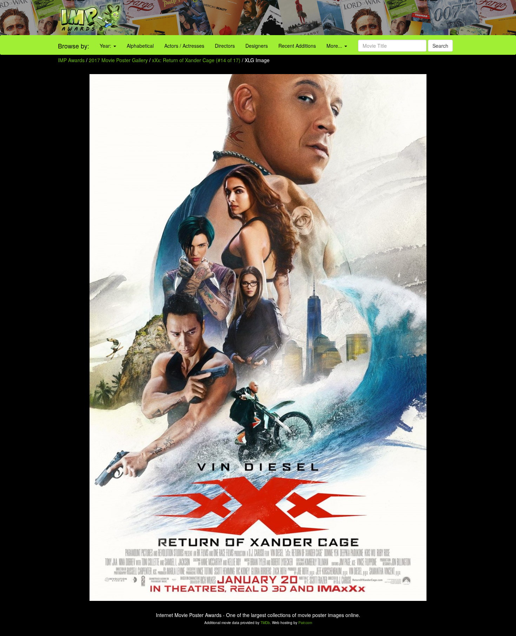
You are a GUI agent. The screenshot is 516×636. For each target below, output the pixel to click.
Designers (256, 45)
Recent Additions (297, 45)
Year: (106, 45)
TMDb (265, 622)
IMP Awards (71, 60)
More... (335, 45)
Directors (225, 45)
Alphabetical (140, 45)
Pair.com (305, 622)
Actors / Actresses (184, 45)
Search (440, 45)
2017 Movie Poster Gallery (118, 60)
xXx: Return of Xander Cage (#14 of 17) (196, 60)
